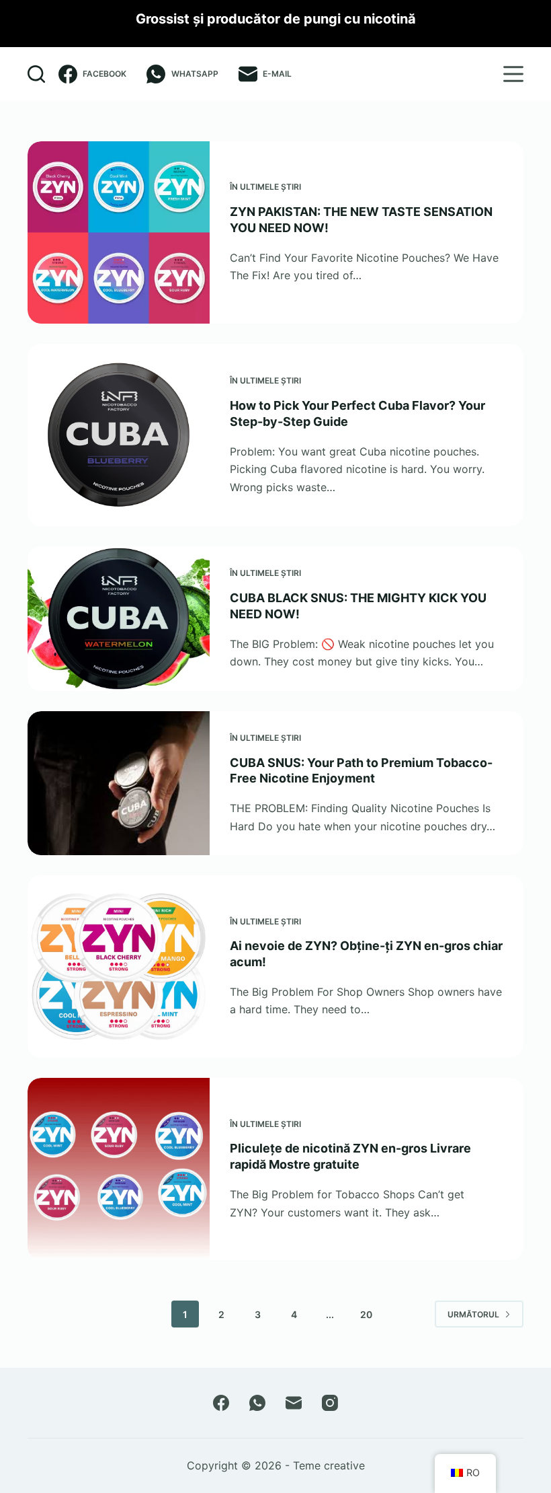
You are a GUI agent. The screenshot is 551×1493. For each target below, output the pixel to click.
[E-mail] (294, 1403)
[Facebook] (221, 1403)
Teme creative (329, 1465)
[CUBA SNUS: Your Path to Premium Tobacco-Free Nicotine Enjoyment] (119, 783)
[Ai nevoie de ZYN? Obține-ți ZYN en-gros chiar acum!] (119, 966)
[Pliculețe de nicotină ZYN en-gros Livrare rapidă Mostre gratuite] (119, 1169)
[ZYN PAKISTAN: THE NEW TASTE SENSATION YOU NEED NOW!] (119, 232)
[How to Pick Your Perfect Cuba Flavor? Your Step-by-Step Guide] (119, 435)
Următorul (473, 1314)
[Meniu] (513, 74)
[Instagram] (330, 1403)
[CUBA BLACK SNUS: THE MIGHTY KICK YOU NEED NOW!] (119, 618)
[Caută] (36, 74)
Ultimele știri (270, 187)
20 (366, 1314)
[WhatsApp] (257, 1403)
